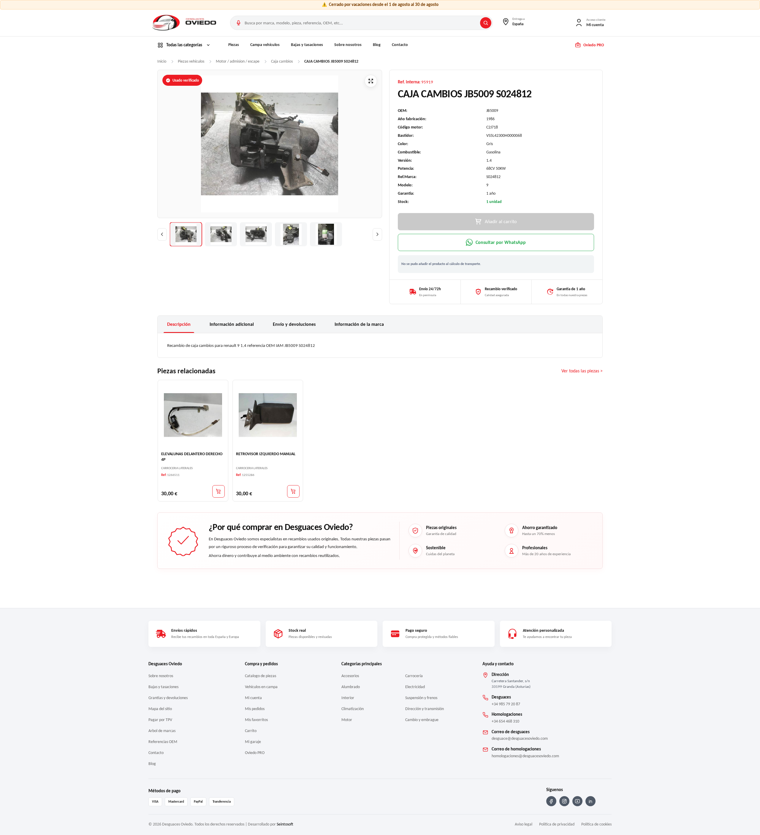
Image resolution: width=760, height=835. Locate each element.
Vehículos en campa (261, 686)
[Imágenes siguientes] (377, 234)
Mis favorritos (256, 719)
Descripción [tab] (179, 324)
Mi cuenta (253, 697)
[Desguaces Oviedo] (185, 23)
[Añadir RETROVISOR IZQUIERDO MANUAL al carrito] (293, 491)
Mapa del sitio (160, 708)
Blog (377, 44)
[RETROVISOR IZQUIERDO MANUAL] (268, 415)
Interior (347, 697)
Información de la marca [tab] (359, 324)
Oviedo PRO (255, 752)
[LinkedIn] (590, 801)
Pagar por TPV (160, 719)
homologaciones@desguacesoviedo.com (525, 755)
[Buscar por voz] (238, 23)
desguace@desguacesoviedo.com (520, 738)
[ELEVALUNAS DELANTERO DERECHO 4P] (193, 415)
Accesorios (350, 675)
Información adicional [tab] (232, 324)
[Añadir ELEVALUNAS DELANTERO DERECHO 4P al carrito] (218, 491)
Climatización (352, 708)
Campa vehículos (265, 44)
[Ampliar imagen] (371, 81)
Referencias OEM (162, 741)
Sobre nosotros (348, 44)
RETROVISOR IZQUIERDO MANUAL (265, 453)
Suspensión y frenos (421, 697)
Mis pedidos (255, 708)
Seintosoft (285, 824)
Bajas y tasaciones (307, 44)
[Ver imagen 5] (326, 234)
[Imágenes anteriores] (162, 234)
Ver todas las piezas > (582, 371)
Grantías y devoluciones (168, 697)
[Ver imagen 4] (291, 234)
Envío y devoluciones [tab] (294, 324)
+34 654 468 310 (505, 721)
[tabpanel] (380, 345)
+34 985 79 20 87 (506, 704)
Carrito (250, 730)
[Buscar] (485, 22)
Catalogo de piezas (260, 675)
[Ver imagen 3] (256, 234)
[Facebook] (551, 801)
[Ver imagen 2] (221, 234)
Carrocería (414, 675)
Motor (346, 719)
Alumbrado (350, 686)
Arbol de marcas (161, 730)
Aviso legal (523, 824)
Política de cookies (596, 824)
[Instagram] (564, 801)
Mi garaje (253, 741)
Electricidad (415, 686)
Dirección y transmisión (424, 708)
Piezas (233, 44)
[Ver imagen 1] (186, 234)
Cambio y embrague (421, 719)
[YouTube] (577, 801)
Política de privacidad (556, 824)
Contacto (400, 44)
